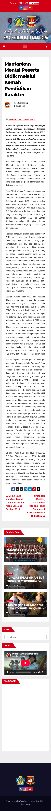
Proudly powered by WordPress (17, 801)
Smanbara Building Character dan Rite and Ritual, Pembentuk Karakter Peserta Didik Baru (36, 506)
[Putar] (7, 672)
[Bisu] (39, 672)
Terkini (9, 546)
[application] (25, 663)
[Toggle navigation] (25, 46)
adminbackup (22, 103)
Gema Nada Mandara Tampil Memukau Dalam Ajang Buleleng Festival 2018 (15, 503)
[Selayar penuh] (43, 672)
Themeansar (25, 804)
